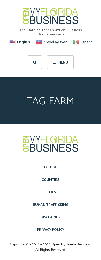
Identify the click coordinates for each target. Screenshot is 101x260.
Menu (63, 62)
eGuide (50, 167)
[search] (35, 62)
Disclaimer (50, 217)
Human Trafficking (50, 204)
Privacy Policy (50, 229)
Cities (50, 192)
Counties (50, 179)
